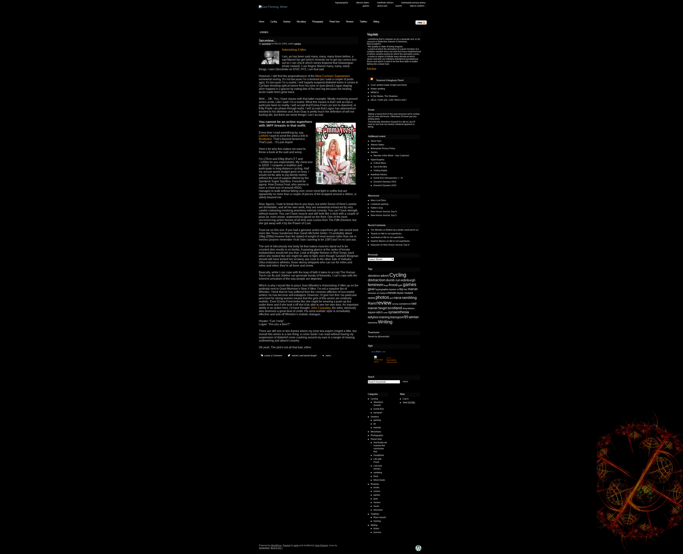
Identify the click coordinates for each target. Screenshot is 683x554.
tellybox (373, 317)
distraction (376, 280)
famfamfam (264, 548)
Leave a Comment (273, 355)
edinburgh (408, 280)
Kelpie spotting (378, 88)
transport (397, 317)
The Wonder (377, 230)
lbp (401, 289)
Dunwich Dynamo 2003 (385, 185)
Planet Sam (334, 21)
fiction (376, 528)
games (409, 284)
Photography (317, 21)
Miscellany (301, 21)
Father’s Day (377, 208)
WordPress (276, 545)
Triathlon (363, 21)
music (400, 292)
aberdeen (374, 275)
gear (371, 289)
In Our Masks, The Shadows (384, 96)
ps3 (391, 298)
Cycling (273, 21)
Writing (376, 21)
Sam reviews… (268, 40)
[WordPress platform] (418, 551)
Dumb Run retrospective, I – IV (388, 178)
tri (406, 316)
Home (261, 21)
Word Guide (379, 480)
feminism (375, 285)
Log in (406, 399)
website (377, 427)
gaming (377, 420)
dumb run (393, 280)
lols (405, 289)
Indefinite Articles (385, 2)
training (384, 317)
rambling (409, 297)
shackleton (409, 308)
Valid (409, 402)
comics (297, 43)
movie (391, 293)
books (376, 487)
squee (372, 312)
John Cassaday (320, 307)
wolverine (372, 322)
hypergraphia (381, 289)
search (398, 6)
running (395, 304)
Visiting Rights (380, 170)
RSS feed (371, 68)
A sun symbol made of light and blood (389, 85)
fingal (386, 285)
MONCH (375, 92)
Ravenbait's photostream (391, 361)
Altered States (362, 2)
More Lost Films (378, 200)
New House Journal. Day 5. (384, 215)
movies (377, 502)
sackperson (405, 303)
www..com (378, 352)
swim (385, 312)
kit (398, 289)
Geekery (286, 21)
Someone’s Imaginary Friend (390, 80)
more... (329, 355)
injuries (392, 289)
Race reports (380, 517)
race (397, 297)
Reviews (349, 21)
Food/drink (379, 455)
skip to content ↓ (417, 6)
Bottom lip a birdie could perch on (402, 230)
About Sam (382, 6)
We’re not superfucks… (392, 233)
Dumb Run (379, 409)
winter (414, 317)
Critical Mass (380, 163)
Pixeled (286, 545)
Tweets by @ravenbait (378, 336)
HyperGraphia (341, 2)
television (378, 510)
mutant (408, 292)
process (377, 532)
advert (384, 275)
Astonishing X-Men (294, 49)
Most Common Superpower (332, 76)
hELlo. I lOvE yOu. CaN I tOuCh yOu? (389, 100)
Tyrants (374, 233)
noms (371, 298)
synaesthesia (398, 312)
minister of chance (377, 293)
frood (393, 285)
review (383, 303)
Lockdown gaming (379, 204)
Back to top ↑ (277, 548)
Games (366, 6)
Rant (372, 303)
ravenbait (266, 43)
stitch (379, 312)
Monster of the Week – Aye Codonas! (391, 155)
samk (296, 545)
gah (400, 285)
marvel (295, 355)
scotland (395, 308)
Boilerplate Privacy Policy (413, 2)
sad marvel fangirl (308, 355)
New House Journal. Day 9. (384, 211)
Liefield (263, 135)
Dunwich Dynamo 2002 (385, 181)
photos (382, 297)
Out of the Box (380, 167)
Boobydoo (265, 138)
